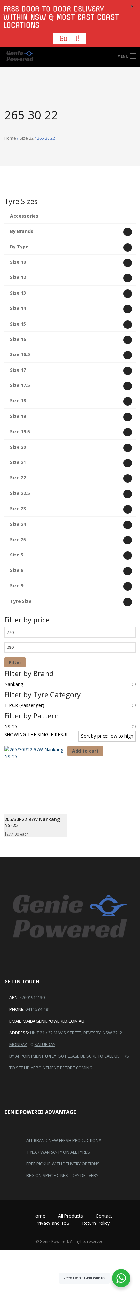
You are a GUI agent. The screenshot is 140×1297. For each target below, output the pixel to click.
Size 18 (18, 400)
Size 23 (18, 508)
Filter (15, 662)
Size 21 (18, 462)
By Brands (21, 231)
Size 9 (16, 585)
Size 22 (27, 138)
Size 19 (18, 416)
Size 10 (18, 262)
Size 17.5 (20, 385)
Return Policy (96, 1223)
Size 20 (18, 447)
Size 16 (18, 339)
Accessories (24, 216)
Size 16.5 (20, 354)
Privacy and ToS (52, 1223)
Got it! (69, 38)
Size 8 (16, 570)
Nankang (13, 684)
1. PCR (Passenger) (24, 705)
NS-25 (10, 726)
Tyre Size (21, 601)
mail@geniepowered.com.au (53, 1021)
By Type (19, 247)
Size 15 (18, 324)
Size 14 (18, 308)
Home (10, 138)
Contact (104, 1216)
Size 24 (18, 524)
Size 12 (18, 277)
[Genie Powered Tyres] (70, 56)
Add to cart (85, 751)
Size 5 (16, 555)
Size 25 (18, 539)
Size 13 (18, 293)
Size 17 (18, 370)
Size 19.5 (20, 431)
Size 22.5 (20, 493)
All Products (70, 1216)
